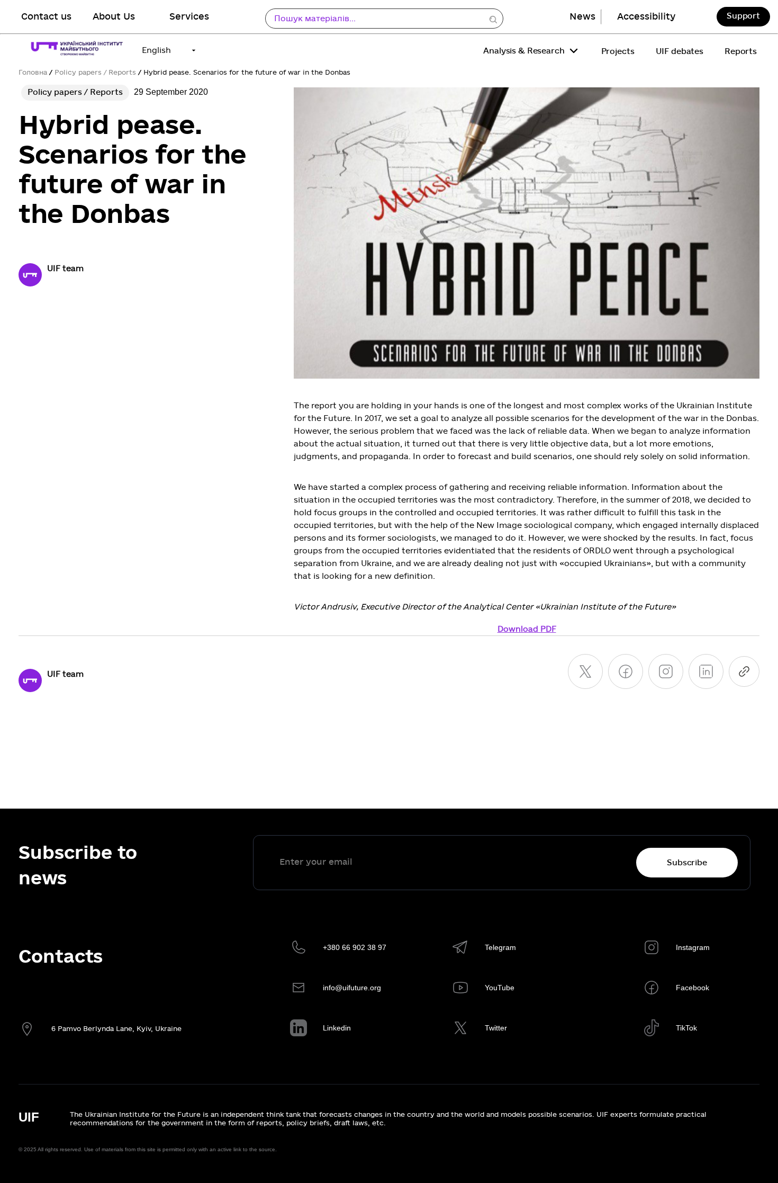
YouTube (499, 987)
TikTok (686, 1028)
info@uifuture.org (352, 987)
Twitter (496, 1028)
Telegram (500, 947)
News (582, 16)
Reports (741, 51)
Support (743, 16)
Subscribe (687, 862)
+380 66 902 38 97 (354, 947)
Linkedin (337, 1028)
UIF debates (679, 51)
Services (189, 16)
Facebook (692, 987)
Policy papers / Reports (95, 72)
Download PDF (526, 629)
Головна (33, 72)
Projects (618, 51)
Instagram (693, 947)
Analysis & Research (523, 51)
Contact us (46, 16)
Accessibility (646, 16)
